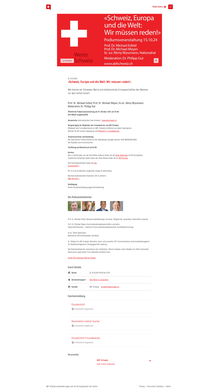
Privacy (142, 386)
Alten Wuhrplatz (122, 155)
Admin (168, 386)
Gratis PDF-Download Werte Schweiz (82, 258)
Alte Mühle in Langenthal (99, 280)
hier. (95, 163)
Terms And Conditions (155, 386)
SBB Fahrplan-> (74, 178)
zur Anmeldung (67, 61)
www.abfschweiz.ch (109, 120)
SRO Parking (123, 158)
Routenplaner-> (74, 166)
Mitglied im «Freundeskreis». (109, 131)
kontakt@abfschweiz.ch (110, 287)
